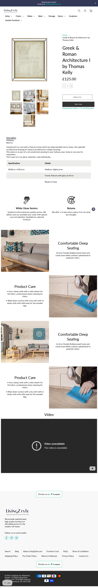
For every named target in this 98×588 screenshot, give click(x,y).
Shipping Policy (11, 556)
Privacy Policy (68, 556)
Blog (17, 551)
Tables (30, 16)
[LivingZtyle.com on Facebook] (6, 539)
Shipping (10, 140)
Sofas (7, 16)
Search (8, 551)
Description (11, 137)
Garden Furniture (12, 20)
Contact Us (83, 556)
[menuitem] (9, 16)
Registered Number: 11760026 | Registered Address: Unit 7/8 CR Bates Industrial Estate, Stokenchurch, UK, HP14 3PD (17, 578)
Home (64, 35)
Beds (40, 16)
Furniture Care (53, 551)
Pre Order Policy (30, 556)
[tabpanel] (16, 96)
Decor (60, 16)
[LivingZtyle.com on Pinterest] (16, 539)
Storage (52, 16)
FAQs (65, 551)
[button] (77, 97)
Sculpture (73, 16)
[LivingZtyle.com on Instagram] (11, 539)
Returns (9, 142)
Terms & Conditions (80, 551)
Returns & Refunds (49, 556)
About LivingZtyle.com (32, 551)
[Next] (93, 209)
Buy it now (78, 104)
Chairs (19, 16)
